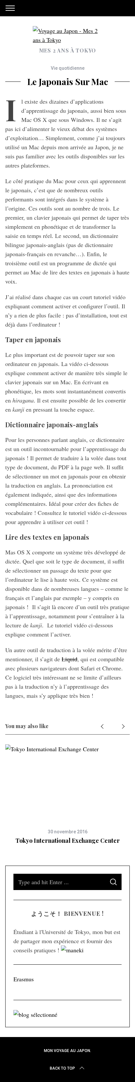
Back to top (62, 1068)
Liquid (69, 659)
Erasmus (23, 979)
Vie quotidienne (68, 68)
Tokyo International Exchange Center (67, 840)
